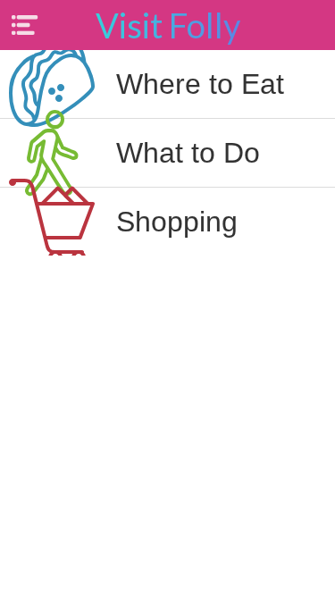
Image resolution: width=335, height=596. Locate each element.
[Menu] (25, 25)
